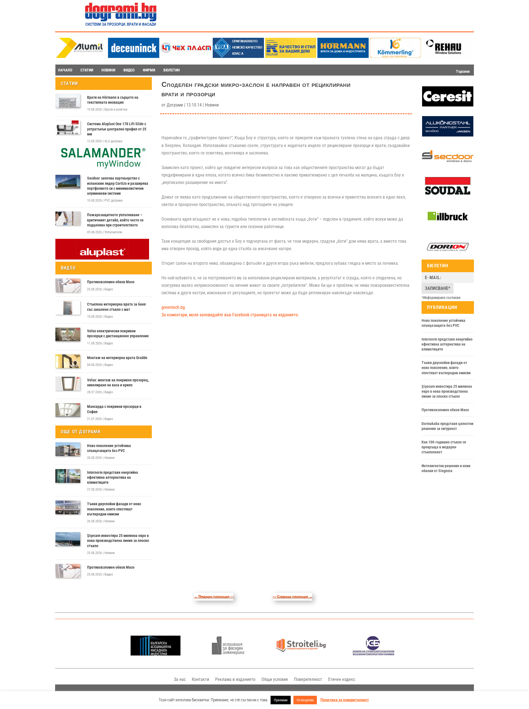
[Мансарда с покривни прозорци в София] (67, 410)
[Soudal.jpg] (447, 195)
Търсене (463, 71)
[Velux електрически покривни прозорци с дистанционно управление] (67, 334)
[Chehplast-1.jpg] (186, 56)
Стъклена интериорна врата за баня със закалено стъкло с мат (116, 306)
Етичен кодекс (341, 679)
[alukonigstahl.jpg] (447, 135)
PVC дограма (113, 200)
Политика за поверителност (344, 699)
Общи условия (274, 679)
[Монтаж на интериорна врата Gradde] (67, 361)
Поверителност (308, 679)
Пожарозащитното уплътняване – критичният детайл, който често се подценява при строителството (115, 220)
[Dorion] (448, 256)
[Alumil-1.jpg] (81, 56)
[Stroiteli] (301, 654)
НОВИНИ (108, 70)
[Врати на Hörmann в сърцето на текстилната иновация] (67, 101)
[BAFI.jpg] (155, 654)
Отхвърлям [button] (305, 700)
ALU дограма (113, 141)
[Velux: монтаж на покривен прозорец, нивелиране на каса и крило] (67, 383)
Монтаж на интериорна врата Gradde (117, 357)
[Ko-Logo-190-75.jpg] (395, 56)
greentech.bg (173, 307)
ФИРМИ (149, 70)
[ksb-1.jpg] (373, 654)
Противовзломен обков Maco (110, 282)
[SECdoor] (447, 165)
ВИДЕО (128, 70)
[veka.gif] (238, 56)
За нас (180, 679)
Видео (108, 289)
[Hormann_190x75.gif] (343, 56)
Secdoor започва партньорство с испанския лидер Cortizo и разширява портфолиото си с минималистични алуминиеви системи (117, 186)
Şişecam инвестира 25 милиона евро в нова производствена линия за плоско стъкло (118, 540)
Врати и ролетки (115, 109)
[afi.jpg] (228, 654)
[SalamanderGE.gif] (102, 167)
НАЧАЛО (65, 70)
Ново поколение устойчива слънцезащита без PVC (109, 448)
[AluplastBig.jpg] (102, 258)
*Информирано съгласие (441, 297)
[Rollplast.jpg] (290, 56)
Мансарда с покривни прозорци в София (114, 409)
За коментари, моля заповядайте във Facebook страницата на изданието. (230, 314)
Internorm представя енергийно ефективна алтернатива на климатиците (112, 477)
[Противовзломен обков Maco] (67, 285)
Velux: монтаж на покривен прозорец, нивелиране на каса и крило (118, 382)
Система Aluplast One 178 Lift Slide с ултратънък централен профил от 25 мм (116, 129)
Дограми (175, 105)
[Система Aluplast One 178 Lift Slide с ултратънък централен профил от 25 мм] (67, 127)
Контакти (200, 679)
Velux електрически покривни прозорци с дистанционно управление (118, 333)
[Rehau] (447, 56)
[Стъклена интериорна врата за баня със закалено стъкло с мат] (67, 308)
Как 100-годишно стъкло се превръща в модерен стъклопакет (444, 447)
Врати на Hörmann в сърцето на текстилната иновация (112, 100)
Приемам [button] (280, 700)
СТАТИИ (86, 70)
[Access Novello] (448, 225)
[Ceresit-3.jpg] (447, 105)
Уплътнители (113, 232)
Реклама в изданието (235, 679)
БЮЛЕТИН (171, 70)
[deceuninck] (133, 56)
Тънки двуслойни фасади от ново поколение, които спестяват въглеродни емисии (114, 509)
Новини (109, 458)
